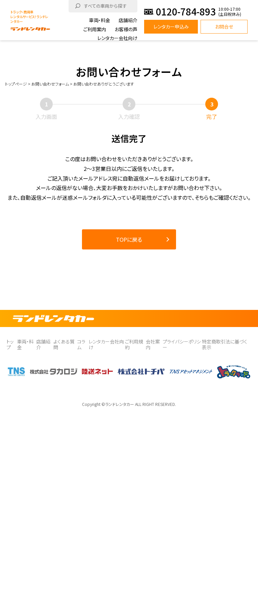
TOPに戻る (129, 239)
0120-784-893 (186, 11)
